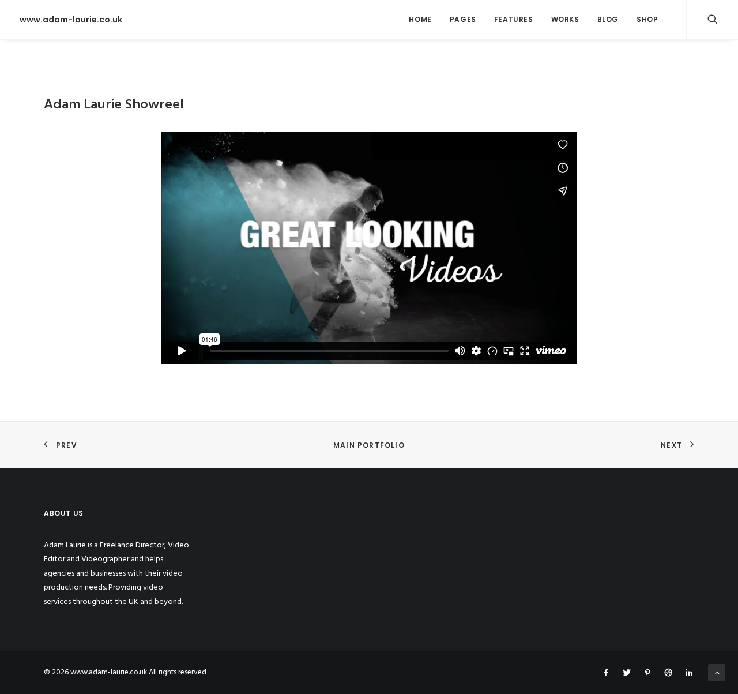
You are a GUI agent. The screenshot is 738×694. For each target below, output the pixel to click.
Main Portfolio (369, 445)
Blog (608, 19)
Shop (647, 19)
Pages (463, 19)
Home (420, 19)
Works (565, 19)
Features (513, 19)
